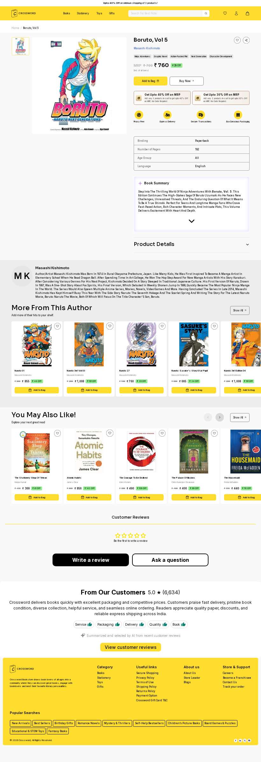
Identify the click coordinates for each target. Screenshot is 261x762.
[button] (225, 13)
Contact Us (230, 682)
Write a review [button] (90, 560)
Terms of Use (145, 682)
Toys (99, 13)
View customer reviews (131, 647)
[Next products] (219, 417)
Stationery (83, 13)
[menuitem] (66, 13)
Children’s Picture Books (184, 723)
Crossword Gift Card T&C (151, 700)
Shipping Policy (146, 686)
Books (66, 13)
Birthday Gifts (63, 723)
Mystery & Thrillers (117, 723)
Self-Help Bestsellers (149, 723)
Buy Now (185, 81)
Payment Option (146, 695)
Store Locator (192, 677)
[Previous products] (208, 417)
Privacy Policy (145, 677)
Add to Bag (148, 81)
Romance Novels (89, 723)
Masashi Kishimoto (147, 48)
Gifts (112, 13)
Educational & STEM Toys (28, 731)
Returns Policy (145, 691)
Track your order (233, 686)
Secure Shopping (147, 673)
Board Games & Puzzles (220, 723)
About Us (190, 673)
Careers (228, 673)
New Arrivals (21, 723)
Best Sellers (42, 723)
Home (15, 28)
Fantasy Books (57, 731)
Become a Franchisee (237, 677)
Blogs (187, 682)
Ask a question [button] (170, 560)
